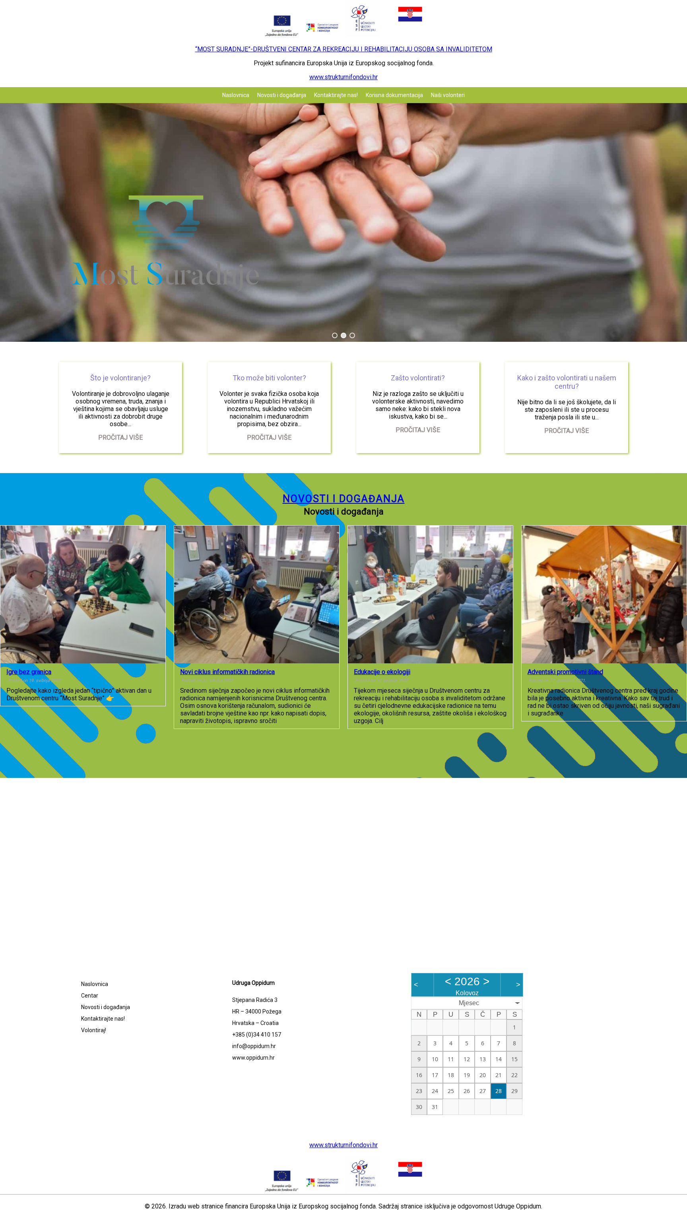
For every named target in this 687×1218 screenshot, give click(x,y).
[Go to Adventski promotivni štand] (470, 594)
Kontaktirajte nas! (336, 95)
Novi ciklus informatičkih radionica (94, 672)
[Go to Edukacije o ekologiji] (297, 594)
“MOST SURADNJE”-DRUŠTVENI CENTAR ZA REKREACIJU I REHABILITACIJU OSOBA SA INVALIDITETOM (343, 49)
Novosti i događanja (281, 95)
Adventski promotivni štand (432, 672)
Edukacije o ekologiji (249, 672)
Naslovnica (235, 95)
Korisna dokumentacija (394, 95)
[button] (335, 335)
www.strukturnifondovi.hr (343, 77)
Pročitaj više (120, 437)
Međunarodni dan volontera (606, 672)
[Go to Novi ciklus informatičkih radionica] (123, 594)
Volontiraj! (93, 1030)
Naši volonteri (448, 95)
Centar (89, 995)
